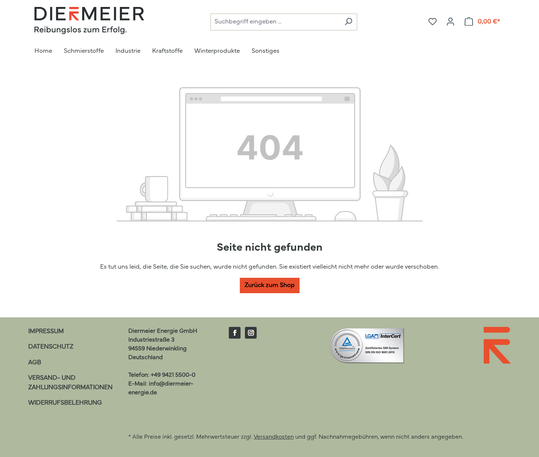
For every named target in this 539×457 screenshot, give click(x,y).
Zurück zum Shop (270, 285)
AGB (34, 362)
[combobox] (275, 22)
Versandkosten (274, 437)
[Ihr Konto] (450, 22)
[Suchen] (348, 22)
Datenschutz (50, 347)
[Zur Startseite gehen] (89, 20)
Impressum (46, 331)
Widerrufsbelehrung (65, 403)
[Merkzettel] (432, 22)
